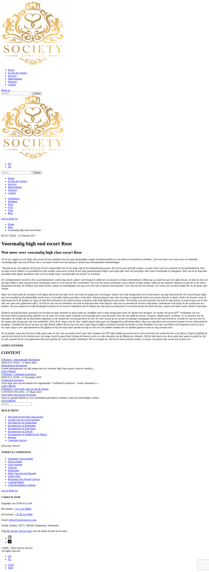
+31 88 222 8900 (23, 514)
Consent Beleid (16, 482)
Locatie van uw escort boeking (24, 419)
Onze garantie (15, 464)
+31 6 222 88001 (23, 508)
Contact (12, 84)
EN (9, 163)
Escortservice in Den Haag (21, 428)
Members (12, 201)
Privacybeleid (15, 461)
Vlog (10, 210)
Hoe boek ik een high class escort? (25, 416)
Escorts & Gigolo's (17, 73)
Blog (10, 213)
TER (10, 567)
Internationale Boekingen (14, 365)
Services (12, 75)
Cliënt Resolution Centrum (21, 485)
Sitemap (12, 437)
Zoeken (36, 93)
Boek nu (5, 90)
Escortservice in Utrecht (20, 431)
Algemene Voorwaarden (20, 458)
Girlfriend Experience (12, 380)
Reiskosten (13, 470)
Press (10, 204)
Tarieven (12, 81)
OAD (11, 565)
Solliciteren (13, 198)
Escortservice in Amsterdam (22, 422)
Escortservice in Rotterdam (22, 425)
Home (11, 70)
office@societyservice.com (22, 520)
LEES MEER (8, 371)
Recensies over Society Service (24, 479)
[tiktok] (9, 542)
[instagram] (10, 538)
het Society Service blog (19, 531)
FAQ (10, 207)
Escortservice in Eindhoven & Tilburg (27, 434)
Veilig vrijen (14, 476)
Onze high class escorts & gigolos (18, 394)
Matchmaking (15, 78)
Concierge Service (17, 440)
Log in (5, 218)
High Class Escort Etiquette (22, 473)
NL (9, 166)
